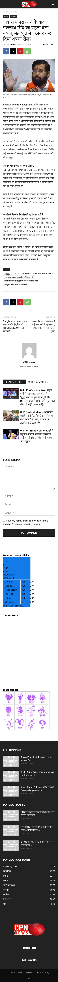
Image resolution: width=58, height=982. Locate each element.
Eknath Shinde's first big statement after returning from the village (28, 273)
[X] (13, 51)
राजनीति (14, 11)
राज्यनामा (13, 16)
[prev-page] (5, 449)
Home (5, 11)
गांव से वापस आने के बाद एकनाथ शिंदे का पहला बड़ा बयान (21, 281)
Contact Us (29, 972)
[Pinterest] (20, 51)
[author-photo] (29, 358)
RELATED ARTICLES (14, 382)
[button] (5, 4)
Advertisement (15, 972)
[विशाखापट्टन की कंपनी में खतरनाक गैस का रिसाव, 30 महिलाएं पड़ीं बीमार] (11, 830)
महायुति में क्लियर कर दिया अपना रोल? (15, 284)
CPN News (10, 44)
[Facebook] (6, 51)
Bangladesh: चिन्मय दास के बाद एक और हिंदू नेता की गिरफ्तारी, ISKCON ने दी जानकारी (15, 326)
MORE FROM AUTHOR (38, 382)
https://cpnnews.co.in (29, 367)
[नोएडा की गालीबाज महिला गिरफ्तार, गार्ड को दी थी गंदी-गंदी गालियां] (11, 815)
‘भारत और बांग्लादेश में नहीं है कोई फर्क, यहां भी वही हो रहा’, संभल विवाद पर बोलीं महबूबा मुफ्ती (43, 326)
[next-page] (10, 449)
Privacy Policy (43, 972)
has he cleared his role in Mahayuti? (18, 277)
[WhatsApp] (27, 51)
